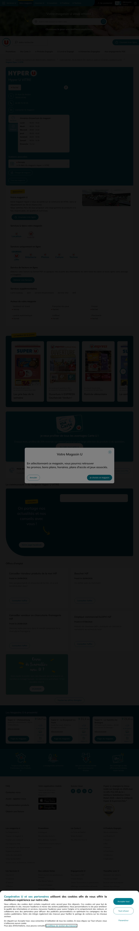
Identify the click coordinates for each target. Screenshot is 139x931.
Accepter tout (123, 901)
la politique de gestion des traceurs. (61, 925)
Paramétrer (123, 920)
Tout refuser (123, 911)
